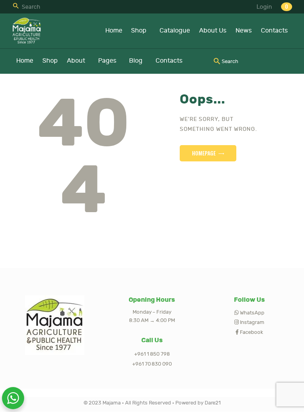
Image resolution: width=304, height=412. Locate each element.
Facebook (251, 332)
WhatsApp (251, 313)
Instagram (251, 322)
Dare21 (212, 403)
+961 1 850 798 (152, 354)
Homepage (204, 153)
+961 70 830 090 (152, 364)
